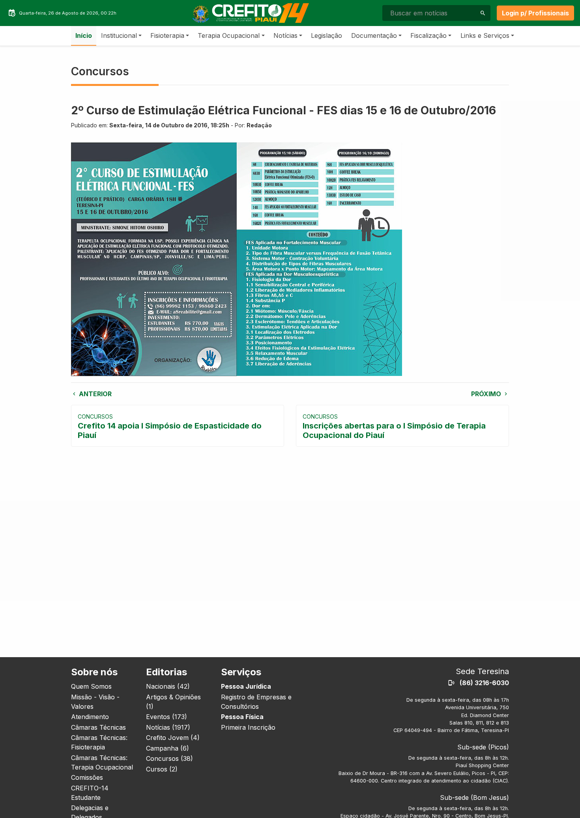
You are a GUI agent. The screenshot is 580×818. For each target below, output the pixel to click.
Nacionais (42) (168, 686)
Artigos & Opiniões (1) (173, 701)
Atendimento (90, 717)
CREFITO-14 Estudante (90, 792)
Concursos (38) (169, 758)
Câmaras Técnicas (98, 727)
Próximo (487, 394)
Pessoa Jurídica (246, 686)
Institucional (119, 35)
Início (83, 35)
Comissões (87, 777)
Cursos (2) (162, 769)
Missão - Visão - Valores (95, 701)
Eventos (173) (166, 717)
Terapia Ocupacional (229, 35)
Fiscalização (428, 35)
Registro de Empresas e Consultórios (256, 701)
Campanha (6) (167, 748)
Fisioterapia (167, 35)
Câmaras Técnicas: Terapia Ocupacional (102, 762)
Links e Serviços (484, 35)
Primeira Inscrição (248, 727)
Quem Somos (91, 686)
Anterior (94, 394)
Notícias (285, 35)
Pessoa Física (242, 717)
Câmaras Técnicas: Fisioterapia (99, 742)
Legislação (326, 35)
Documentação (374, 35)
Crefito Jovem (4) (173, 738)
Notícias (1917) (168, 727)
